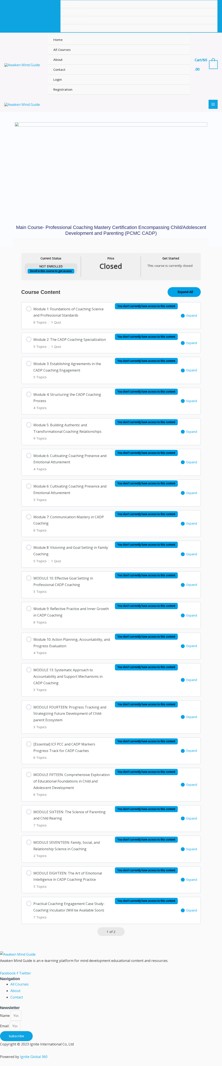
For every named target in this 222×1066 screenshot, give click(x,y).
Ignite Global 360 (33, 1056)
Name (5, 1015)
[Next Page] (120, 931)
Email (5, 1026)
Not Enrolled (51, 266)
